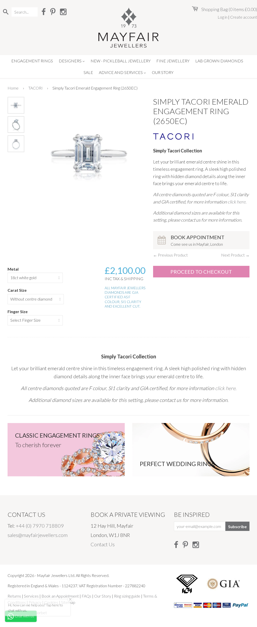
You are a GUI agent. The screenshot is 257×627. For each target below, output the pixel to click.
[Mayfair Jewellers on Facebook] (43, 11)
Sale (88, 72)
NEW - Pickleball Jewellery (121, 60)
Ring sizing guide (127, 596)
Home (13, 88)
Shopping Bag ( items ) (229, 9)
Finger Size (18, 311)
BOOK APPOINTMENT (197, 240)
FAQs (86, 596)
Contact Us (103, 544)
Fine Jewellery (172, 60)
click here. (237, 201)
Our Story (162, 72)
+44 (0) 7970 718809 (40, 526)
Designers (70, 60)
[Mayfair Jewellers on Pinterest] (52, 11)
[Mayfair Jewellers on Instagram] (63, 11)
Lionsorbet (37, 612)
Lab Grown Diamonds (219, 60)
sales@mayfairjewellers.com (38, 535)
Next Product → (235, 255)
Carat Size (17, 290)
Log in (222, 17)
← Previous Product (170, 255)
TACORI (35, 88)
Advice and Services (121, 72)
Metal (13, 269)
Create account (243, 17)
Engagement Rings (32, 60)
